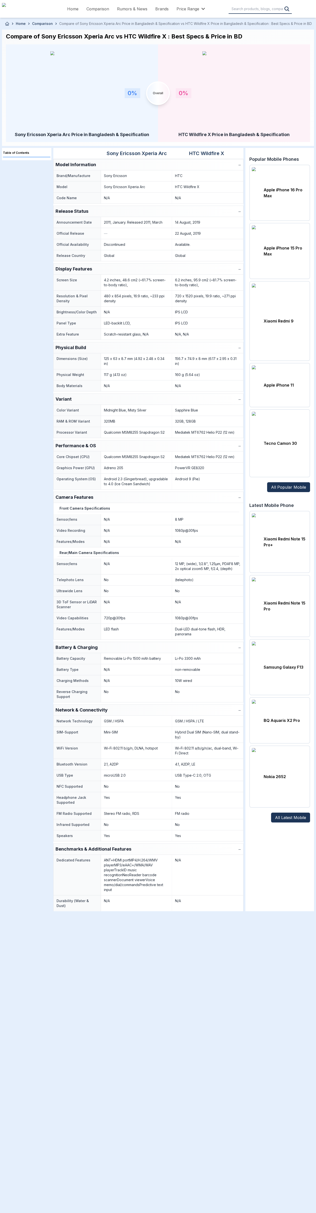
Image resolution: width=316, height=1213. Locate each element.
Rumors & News (132, 8)
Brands (162, 8)
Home (73, 8)
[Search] (287, 9)
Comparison (97, 8)
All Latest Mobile (290, 817)
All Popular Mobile (288, 487)
